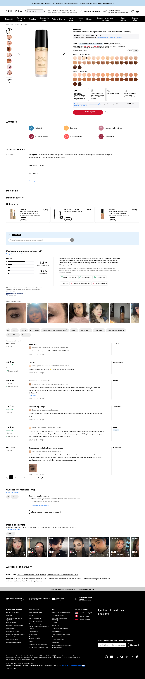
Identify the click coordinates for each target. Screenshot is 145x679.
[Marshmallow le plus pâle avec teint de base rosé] (79, 58)
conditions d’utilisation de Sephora (33, 666)
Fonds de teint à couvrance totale (28, 575)
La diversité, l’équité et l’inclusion (15, 634)
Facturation (55, 625)
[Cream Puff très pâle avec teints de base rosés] (93, 58)
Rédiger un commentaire (14, 254)
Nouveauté (9, 19)
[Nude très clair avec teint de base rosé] (117, 58)
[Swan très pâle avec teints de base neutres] (84, 74)
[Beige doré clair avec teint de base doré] (121, 58)
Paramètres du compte (35, 624)
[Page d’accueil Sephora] (14, 11)
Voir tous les (9, 80)
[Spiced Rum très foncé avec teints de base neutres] (126, 62)
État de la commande (35, 618)
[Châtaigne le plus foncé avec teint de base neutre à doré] (117, 62)
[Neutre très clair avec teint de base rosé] (117, 74)
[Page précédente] (7, 477)
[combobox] (35, 11)
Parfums (55, 19)
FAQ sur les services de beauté (61, 634)
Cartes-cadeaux (123, 19)
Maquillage (33, 19)
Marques (89, 19)
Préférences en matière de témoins (71, 666)
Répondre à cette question (40, 505)
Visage (17, 24)
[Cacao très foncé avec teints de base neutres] (135, 62)
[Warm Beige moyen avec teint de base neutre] (75, 62)
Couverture (112, 37)
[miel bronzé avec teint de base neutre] (93, 79)
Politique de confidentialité (14, 666)
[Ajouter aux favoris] (107, 112)
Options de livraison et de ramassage (59, 619)
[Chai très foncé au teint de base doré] (121, 62)
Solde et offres (135, 19)
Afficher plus (33, 181)
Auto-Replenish (33, 631)
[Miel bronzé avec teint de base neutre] (93, 62)
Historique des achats (35, 621)
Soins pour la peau (44, 19)
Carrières (9, 615)
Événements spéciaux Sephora (15, 625)
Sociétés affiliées (11, 622)
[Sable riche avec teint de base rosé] (75, 67)
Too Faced (77, 30)
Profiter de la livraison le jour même (39, 647)
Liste (136, 51)
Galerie (31, 615)
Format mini (80, 19)
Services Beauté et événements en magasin (39, 627)
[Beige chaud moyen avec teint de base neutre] (75, 79)
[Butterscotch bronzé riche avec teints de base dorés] (107, 62)
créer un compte (95, 104)
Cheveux (62, 19)
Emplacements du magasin (60, 637)
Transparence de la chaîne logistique (14, 619)
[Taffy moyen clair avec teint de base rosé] (131, 58)
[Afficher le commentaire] (16, 313)
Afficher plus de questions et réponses (45, 512)
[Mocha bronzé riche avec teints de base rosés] (103, 62)
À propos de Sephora (12, 612)
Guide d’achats (56, 631)
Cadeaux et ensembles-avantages (105, 19)
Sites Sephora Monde (12, 631)
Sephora (43, 575)
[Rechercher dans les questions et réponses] (8, 497)
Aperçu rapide (13, 219)
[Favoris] (132, 11)
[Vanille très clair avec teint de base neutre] (112, 58)
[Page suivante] (42, 477)
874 (38, 477)
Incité (115, 430)
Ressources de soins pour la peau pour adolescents (62, 646)
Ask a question (90, 35)
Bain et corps (71, 19)
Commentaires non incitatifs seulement (54, 330)
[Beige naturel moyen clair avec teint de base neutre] (135, 58)
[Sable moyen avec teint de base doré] (79, 62)
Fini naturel (119, 37)
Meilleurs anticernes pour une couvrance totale (62, 575)
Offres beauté (33, 634)
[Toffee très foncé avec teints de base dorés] (131, 62)
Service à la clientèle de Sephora (61, 612)
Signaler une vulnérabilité (13, 642)
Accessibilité (55, 642)
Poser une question (12, 492)
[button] (109, 43)
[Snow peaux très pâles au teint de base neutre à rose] (89, 58)
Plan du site (57, 666)
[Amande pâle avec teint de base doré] (98, 58)
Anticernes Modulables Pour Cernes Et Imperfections (24, 581)
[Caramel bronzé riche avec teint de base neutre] (98, 62)
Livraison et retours (80, 106)
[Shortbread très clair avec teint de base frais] (107, 58)
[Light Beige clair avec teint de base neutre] (126, 58)
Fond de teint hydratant (50, 579)
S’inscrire (133, 645)
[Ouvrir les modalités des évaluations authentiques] (25, 294)
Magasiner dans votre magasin (38, 644)
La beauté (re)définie (12, 640)
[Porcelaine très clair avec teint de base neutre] (103, 58)
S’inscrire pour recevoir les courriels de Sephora (115, 640)
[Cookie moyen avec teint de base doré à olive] (84, 62)
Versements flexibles (58, 640)
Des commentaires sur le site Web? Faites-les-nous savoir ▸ (72, 589)
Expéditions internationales (60, 628)
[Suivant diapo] (63, 53)
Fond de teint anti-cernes (67, 579)
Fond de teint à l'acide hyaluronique (30, 579)
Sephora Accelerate (12, 637)
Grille (130, 51)
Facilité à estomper (102, 37)
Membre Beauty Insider (36, 612)
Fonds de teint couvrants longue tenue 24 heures (93, 579)
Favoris (31, 641)
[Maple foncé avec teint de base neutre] (112, 62)
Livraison (54, 622)
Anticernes (24, 24)
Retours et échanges (58, 615)
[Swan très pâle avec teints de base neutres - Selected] (84, 58)
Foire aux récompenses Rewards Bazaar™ (36, 637)
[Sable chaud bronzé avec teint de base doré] (89, 62)
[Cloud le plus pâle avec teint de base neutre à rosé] (75, 58)
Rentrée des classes (21, 19)
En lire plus (32, 395)
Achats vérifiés (34, 330)
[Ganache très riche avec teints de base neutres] (79, 67)
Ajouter (23, 219)
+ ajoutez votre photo (13, 530)
